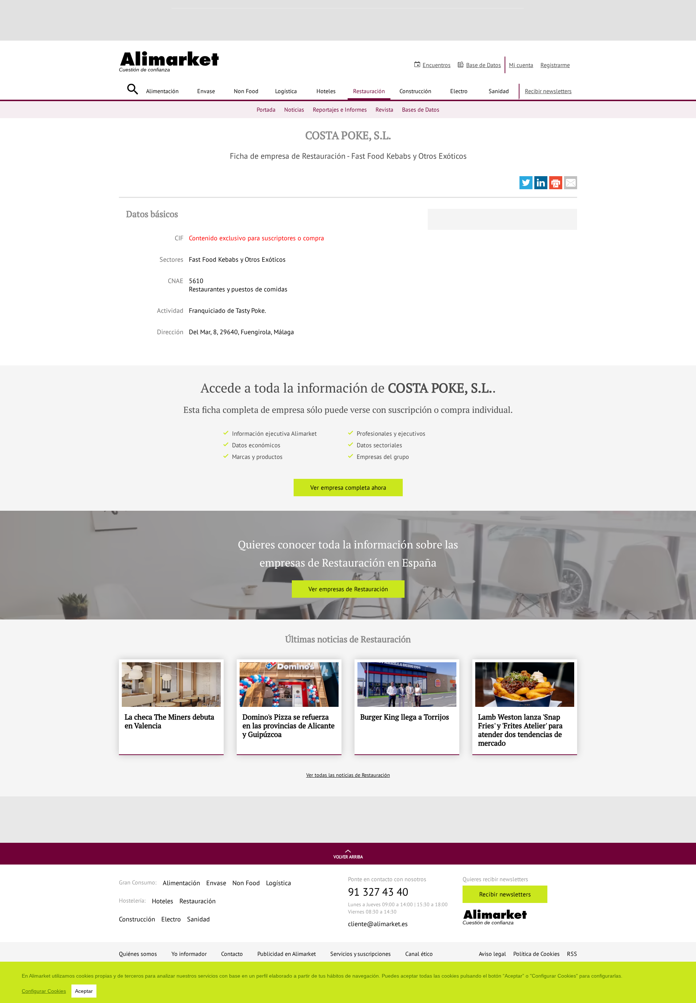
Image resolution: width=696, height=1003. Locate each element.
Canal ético (419, 953)
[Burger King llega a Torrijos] (407, 706)
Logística (286, 91)
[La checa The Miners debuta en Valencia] (171, 706)
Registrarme (555, 65)
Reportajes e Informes (340, 109)
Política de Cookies (536, 953)
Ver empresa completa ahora (348, 488)
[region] (348, 982)
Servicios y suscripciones (360, 953)
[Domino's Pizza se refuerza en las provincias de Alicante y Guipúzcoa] (289, 706)
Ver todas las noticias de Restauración (348, 775)
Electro (459, 91)
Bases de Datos (420, 109)
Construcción (415, 91)
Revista (384, 109)
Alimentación (162, 91)
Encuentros (437, 65)
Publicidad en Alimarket (286, 953)
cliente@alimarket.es (378, 924)
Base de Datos (483, 65)
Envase (206, 91)
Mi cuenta (521, 65)
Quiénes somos (138, 953)
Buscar (132, 89)
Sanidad (499, 91)
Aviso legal (492, 953)
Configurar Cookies (44, 991)
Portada (266, 109)
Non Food (246, 91)
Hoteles (326, 91)
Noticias (294, 109)
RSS (572, 953)
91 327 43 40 (378, 891)
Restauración (369, 91)
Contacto (232, 953)
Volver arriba (348, 856)
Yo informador (189, 953)
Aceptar (84, 991)
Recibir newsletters (548, 91)
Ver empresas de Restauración (348, 589)
